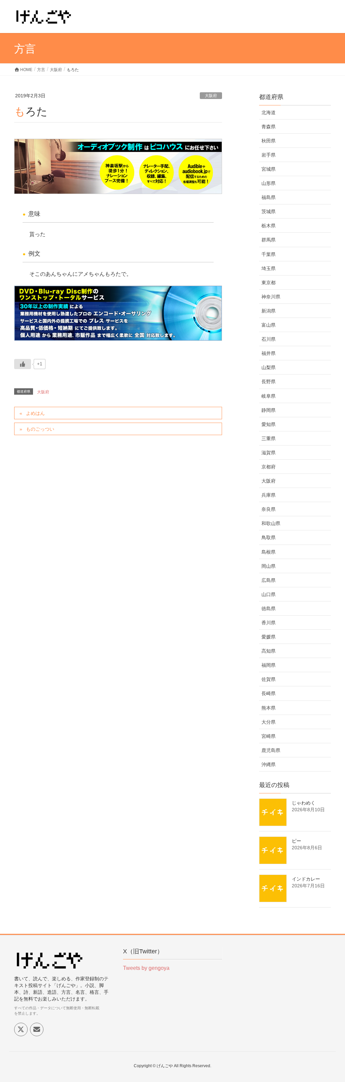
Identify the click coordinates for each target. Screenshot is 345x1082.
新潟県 (268, 311)
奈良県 (268, 509)
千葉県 (268, 254)
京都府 (268, 466)
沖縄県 (268, 764)
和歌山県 (270, 523)
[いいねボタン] (22, 364)
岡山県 (268, 566)
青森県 (268, 126)
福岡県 (268, 665)
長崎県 (268, 693)
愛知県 (268, 424)
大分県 (268, 722)
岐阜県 (268, 396)
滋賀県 (268, 452)
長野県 (268, 381)
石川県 (268, 339)
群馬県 (268, 239)
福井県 (268, 353)
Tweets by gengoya (146, 968)
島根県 (268, 552)
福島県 (268, 197)
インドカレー (306, 879)
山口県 (268, 594)
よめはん (35, 413)
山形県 (268, 183)
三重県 (268, 438)
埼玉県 (268, 268)
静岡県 (268, 410)
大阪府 (211, 95)
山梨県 (268, 367)
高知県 (268, 651)
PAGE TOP (330, 1044)
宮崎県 (268, 736)
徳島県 (268, 608)
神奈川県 (270, 296)
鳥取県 (268, 537)
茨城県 (268, 211)
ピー (296, 841)
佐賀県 (268, 679)
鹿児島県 (270, 750)
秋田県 (268, 140)
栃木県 (268, 225)
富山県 (268, 325)
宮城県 (268, 169)
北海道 (268, 112)
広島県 (268, 580)
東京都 (268, 282)
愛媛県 (268, 637)
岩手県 (268, 155)
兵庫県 (268, 495)
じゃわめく (303, 803)
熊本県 (268, 708)
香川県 (268, 622)
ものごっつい (40, 429)
